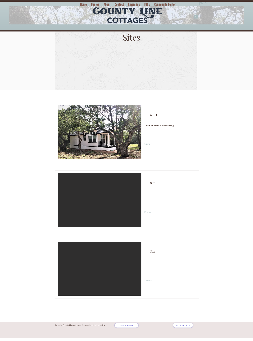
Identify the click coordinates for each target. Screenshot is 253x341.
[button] (195, 16)
